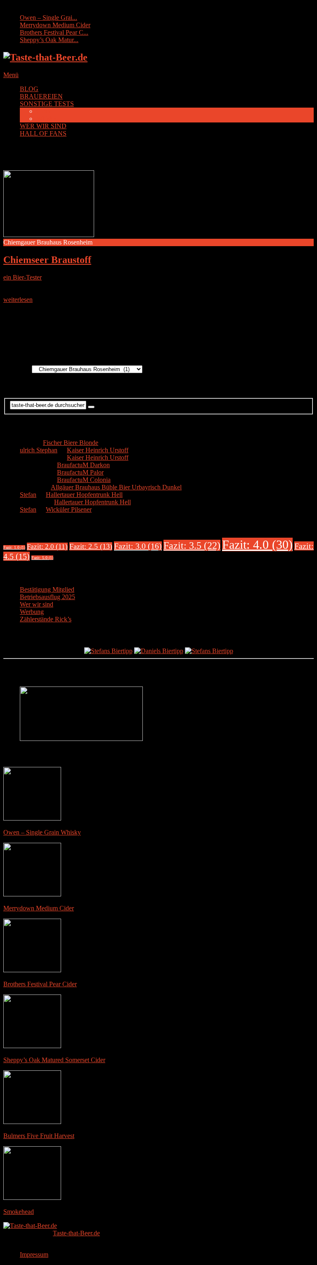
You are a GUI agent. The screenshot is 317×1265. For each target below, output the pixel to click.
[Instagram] (167, 336)
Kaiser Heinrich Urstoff (97, 450)
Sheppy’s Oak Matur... (49, 39)
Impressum (34, 1254)
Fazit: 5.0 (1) (42, 557)
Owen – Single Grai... (48, 17)
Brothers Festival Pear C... (54, 32)
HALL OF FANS (43, 133)
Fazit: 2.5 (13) (90, 546)
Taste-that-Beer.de (76, 1233)
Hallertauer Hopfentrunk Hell (84, 494)
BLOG (29, 88)
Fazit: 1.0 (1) (14, 547)
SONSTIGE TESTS (47, 103)
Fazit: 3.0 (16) (138, 545)
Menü (11, 74)
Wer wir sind (36, 604)
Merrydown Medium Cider (55, 24)
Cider (43, 111)
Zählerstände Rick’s (45, 619)
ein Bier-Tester (22, 277)
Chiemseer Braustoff (47, 259)
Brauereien (17, 368)
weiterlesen (18, 299)
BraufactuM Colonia (84, 479)
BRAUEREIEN (41, 96)
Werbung (32, 611)
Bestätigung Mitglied (47, 589)
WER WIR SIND (43, 125)
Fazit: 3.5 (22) (191, 545)
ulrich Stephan (38, 450)
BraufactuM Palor (80, 472)
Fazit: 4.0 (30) (257, 544)
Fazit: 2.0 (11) (47, 546)
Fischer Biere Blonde (70, 442)
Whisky (46, 118)
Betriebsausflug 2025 (47, 596)
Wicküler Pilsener (69, 509)
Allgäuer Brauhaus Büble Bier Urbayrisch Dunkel (116, 487)
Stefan (28, 494)
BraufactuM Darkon (83, 464)
